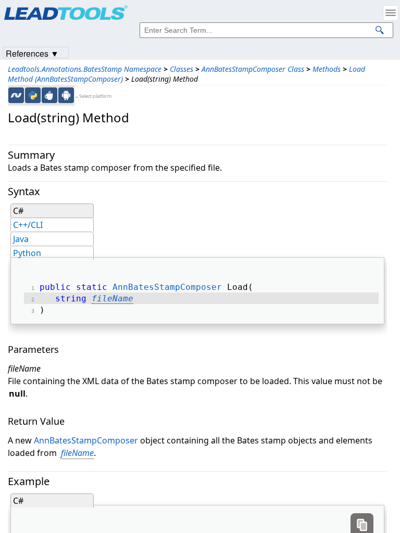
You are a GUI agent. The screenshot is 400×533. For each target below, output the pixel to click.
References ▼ (32, 52)
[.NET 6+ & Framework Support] (16, 95)
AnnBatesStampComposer (167, 287)
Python (27, 253)
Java (21, 239)
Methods (326, 69)
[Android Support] (66, 95)
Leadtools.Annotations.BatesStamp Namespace (84, 69)
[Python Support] (33, 95)
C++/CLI (28, 225)
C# (18, 211)
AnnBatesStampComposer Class (253, 69)
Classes (181, 69)
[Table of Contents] (390, 13)
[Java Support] (49, 95)
